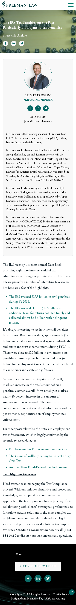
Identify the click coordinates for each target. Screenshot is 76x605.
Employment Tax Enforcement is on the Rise (38, 449)
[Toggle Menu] (71, 5)
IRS (11, 265)
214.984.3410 (38, 117)
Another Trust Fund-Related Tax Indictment (38, 467)
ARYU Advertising (54, 598)
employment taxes (29, 364)
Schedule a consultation (32, 530)
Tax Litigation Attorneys (19, 474)
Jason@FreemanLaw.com (38, 121)
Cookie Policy (61, 594)
